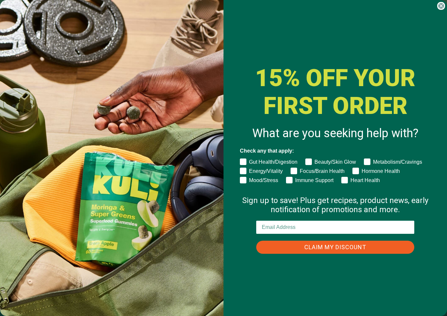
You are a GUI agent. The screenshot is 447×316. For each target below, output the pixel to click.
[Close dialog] (441, 6)
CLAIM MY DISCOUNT (335, 247)
